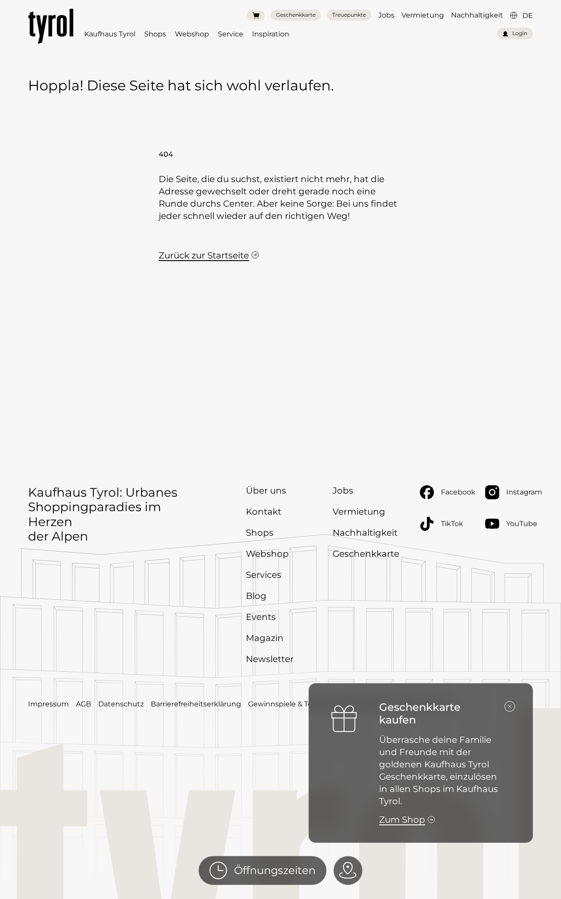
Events (261, 617)
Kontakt (263, 511)
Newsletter (270, 659)
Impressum (48, 704)
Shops (155, 34)
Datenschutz (121, 704)
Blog (256, 596)
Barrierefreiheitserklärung (196, 704)
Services (263, 574)
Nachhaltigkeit (477, 15)
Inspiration (270, 34)
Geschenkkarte (296, 14)
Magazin (265, 638)
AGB (83, 704)
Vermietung (422, 15)
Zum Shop (402, 819)
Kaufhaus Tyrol (109, 34)
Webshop (192, 34)
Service (230, 34)
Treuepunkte (349, 14)
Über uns (266, 490)
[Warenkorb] (256, 15)
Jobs (386, 15)
